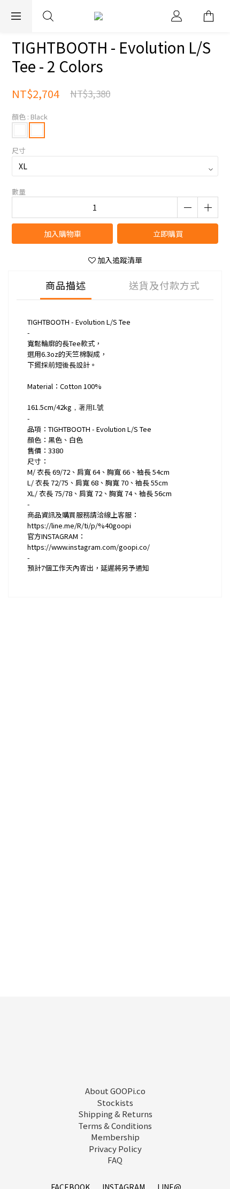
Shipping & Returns (115, 1113)
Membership (115, 1136)
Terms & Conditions (115, 1125)
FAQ (115, 1159)
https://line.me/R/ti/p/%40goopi (79, 525)
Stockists (115, 1102)
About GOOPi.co (115, 1090)
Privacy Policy (115, 1148)
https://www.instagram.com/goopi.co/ (88, 547)
